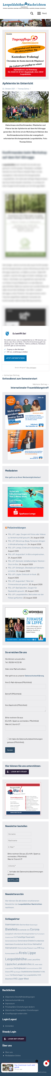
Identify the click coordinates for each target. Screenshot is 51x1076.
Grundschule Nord (20, 944)
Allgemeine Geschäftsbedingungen (20, 997)
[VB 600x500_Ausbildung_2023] (25, 459)
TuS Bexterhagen (16, 975)
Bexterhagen (33, 925)
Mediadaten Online (13, 1055)
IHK (39, 947)
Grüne (30, 944)
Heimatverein (11, 947)
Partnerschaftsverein (32, 968)
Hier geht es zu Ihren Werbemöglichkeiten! (23, 477)
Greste (31, 940)
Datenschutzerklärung (14, 1000)
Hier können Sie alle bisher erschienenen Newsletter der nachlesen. (23, 904)
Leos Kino (36, 959)
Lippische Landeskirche (18, 964)
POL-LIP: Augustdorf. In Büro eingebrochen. (26, 554)
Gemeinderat (23, 941)
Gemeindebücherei (11, 941)
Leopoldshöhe (16, 959)
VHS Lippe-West (21, 978)
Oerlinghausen (20, 968)
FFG (15, 937)
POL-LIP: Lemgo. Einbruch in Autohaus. (24, 547)
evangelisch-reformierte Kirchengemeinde (19, 934)
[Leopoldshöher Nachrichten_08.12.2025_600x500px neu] (25, 641)
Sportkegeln (17, 972)
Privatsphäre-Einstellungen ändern (20, 1007)
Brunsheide (21, 930)
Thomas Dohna (23, 89)
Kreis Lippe (27, 953)
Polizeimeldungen (16, 527)
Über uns (9, 1052)
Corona (34, 929)
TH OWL (42, 972)
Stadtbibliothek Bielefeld (30, 972)
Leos (29, 959)
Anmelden (9, 1026)
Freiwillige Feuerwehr (25, 937)
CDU (28, 930)
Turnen (7, 975)
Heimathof (37, 944)
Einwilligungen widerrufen (16, 1013)
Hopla (35, 948)
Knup (42, 948)
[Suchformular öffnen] (31, 13)
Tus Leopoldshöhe (30, 975)
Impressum (10, 1003)
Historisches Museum (25, 948)
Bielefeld (11, 929)
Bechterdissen (25, 925)
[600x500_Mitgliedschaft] (25, 428)
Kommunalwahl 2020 (12, 953)
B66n (18, 925)
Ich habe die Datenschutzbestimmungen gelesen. (25, 872)
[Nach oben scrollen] (46, 1071)
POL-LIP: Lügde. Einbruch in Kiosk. (22, 574)
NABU (36, 964)
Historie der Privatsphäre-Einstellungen (22, 1010)
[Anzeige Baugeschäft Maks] (23, 814)
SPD (11, 972)
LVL (33, 964)
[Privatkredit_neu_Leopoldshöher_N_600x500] (25, 516)
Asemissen (10, 924)
